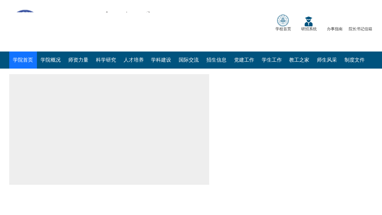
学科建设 (161, 60)
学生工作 (272, 60)
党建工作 (244, 60)
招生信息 (216, 60)
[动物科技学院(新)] (93, 25)
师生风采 (327, 60)
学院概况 (51, 60)
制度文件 (355, 60)
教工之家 (299, 60)
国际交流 (189, 60)
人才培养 (134, 60)
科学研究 (106, 60)
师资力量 (78, 60)
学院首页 (23, 60)
